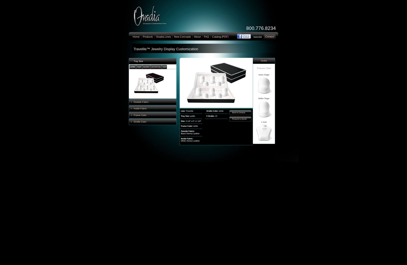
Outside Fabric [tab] (141, 102)
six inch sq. (156, 67)
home (136, 36)
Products (148, 36)
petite (132, 67)
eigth (139, 67)
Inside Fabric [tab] (140, 108)
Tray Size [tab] (138, 61)
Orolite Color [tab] (140, 121)
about (197, 36)
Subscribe (257, 37)
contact (269, 36)
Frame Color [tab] (140, 115)
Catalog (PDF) (220, 36)
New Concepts (182, 36)
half (164, 67)
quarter (146, 67)
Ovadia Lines (163, 36)
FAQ (206, 36)
